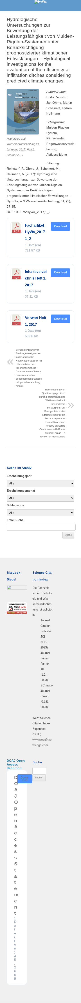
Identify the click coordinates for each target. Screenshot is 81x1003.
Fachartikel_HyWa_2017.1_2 (35, 232)
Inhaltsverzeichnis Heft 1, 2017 (36, 278)
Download (60, 226)
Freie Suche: (15, 520)
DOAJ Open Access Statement (16, 845)
